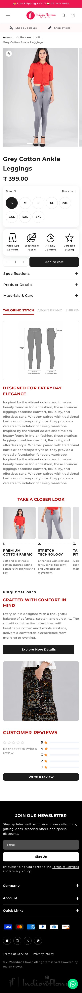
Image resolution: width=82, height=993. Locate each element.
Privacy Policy (20, 871)
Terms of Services (65, 867)
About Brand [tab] (49, 310)
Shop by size (62, 27)
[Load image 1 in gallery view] (30, 144)
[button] (8, 15)
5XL (38, 217)
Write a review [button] (41, 777)
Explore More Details (38, 649)
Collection (24, 37)
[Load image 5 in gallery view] (53, 144)
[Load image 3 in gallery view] (41, 144)
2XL (65, 203)
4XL (25, 217)
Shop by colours (26, 27)
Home (7, 37)
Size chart (69, 191)
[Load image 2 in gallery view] (36, 144)
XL (52, 203)
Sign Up (41, 856)
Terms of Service (15, 954)
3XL (12, 217)
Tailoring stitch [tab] (18, 310)
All (38, 37)
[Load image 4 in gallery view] (47, 144)
